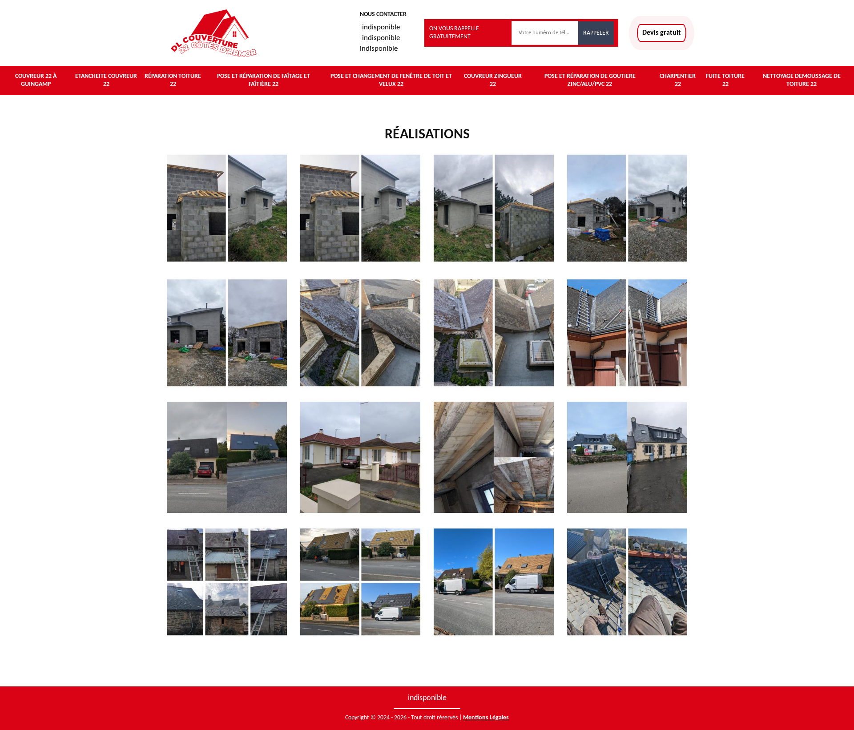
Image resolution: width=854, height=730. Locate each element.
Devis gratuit (661, 32)
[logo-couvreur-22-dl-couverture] (213, 32)
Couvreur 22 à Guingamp (35, 80)
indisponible (381, 27)
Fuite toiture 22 (725, 80)
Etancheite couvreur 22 (106, 80)
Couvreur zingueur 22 (493, 80)
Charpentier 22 (678, 80)
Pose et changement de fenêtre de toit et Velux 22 (391, 80)
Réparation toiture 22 (173, 80)
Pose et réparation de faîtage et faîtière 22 (263, 80)
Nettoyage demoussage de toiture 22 (802, 80)
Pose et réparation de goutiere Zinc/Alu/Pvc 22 (590, 80)
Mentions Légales (486, 717)
